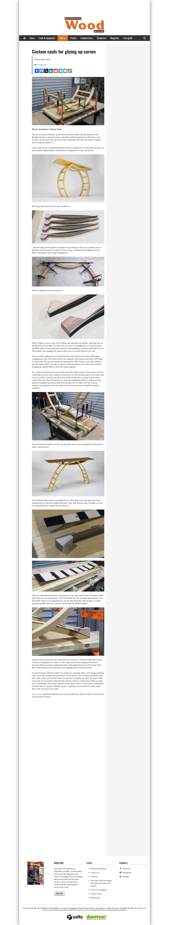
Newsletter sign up (98, 868)
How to (63, 38)
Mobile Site (95, 897)
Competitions (87, 38)
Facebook (126, 868)
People (73, 38)
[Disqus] (62, 749)
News (32, 38)
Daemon (96, 917)
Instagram (126, 872)
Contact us (94, 872)
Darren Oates (37, 694)
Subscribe (59, 893)
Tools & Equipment (47, 38)
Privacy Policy (96, 893)
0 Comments (42, 64)
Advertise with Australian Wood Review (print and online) (101, 883)
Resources (101, 38)
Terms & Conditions (98, 889)
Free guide (127, 38)
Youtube (125, 876)
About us (94, 876)
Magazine (114, 38)
